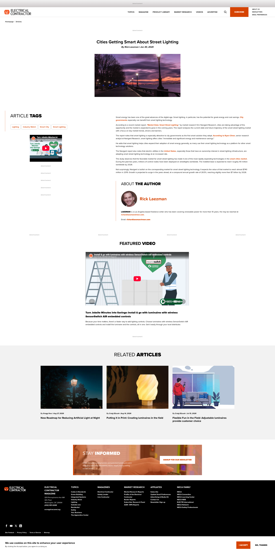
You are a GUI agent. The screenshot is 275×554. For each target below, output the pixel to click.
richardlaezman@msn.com (132, 214)
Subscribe (239, 12)
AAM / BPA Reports (131, 505)
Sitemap (47, 532)
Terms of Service (35, 532)
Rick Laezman (153, 198)
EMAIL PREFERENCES (259, 15)
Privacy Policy (22, 532)
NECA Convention (184, 494)
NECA (179, 492)
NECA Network (183, 505)
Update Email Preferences (160, 494)
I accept (243, 545)
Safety (73, 510)
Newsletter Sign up (157, 502)
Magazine (143, 12)
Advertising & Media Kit (159, 497)
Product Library (161, 12)
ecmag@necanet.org (52, 509)
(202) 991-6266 (50, 505)
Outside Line (76, 505)
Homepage (9, 22)
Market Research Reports (134, 492)
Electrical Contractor (105, 492)
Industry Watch (29, 127)
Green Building (77, 494)
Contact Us (154, 500)
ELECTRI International (185, 502)
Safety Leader (103, 494)
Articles (19, 22)
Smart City (44, 127)
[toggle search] (225, 12)
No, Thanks (261, 545)
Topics (131, 12)
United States (170, 151)
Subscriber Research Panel (134, 502)
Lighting (15, 127)
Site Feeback (9, 532)
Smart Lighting (59, 127)
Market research (183, 12)
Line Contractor (103, 497)
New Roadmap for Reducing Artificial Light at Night (70, 417)
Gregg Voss (48, 413)
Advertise (212, 12)
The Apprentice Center (80, 515)
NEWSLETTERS (257, 12)
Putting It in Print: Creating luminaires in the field (135, 417)
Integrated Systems (78, 497)
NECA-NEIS (181, 500)
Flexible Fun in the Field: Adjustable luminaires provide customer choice (199, 419)
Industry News (76, 500)
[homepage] (17, 12)
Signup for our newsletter (177, 460)
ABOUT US (256, 9)
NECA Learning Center (186, 497)
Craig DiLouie (114, 413)
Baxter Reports (130, 500)
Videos (199, 12)
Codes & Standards (78, 492)
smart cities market (238, 159)
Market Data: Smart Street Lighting (163, 125)
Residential (75, 507)
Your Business (76, 512)
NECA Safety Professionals (187, 507)
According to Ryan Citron (224, 135)
